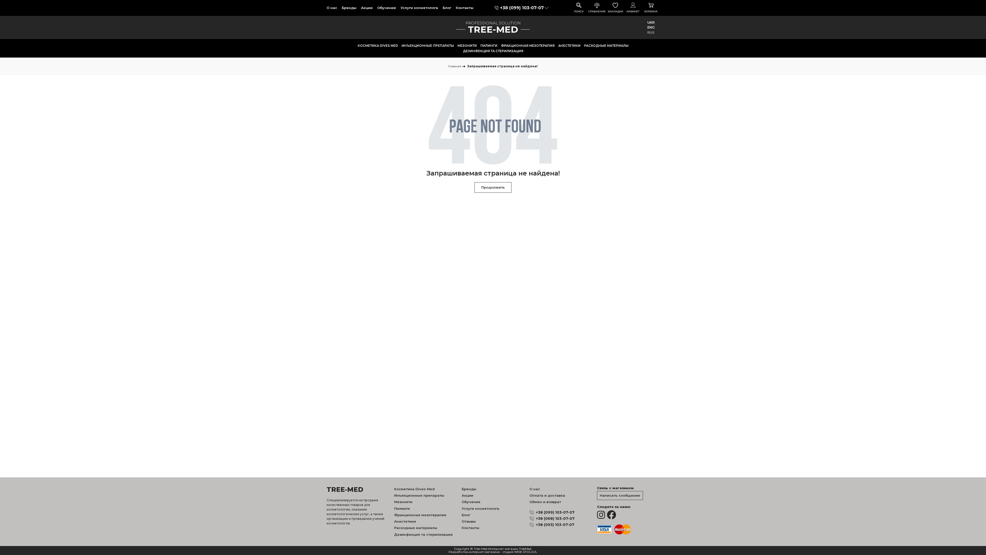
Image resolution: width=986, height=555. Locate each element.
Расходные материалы (606, 46)
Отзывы (469, 521)
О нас (332, 8)
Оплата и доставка (547, 495)
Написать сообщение (620, 495)
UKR (651, 22)
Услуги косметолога (419, 8)
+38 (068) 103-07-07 (555, 518)
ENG (651, 27)
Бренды (349, 8)
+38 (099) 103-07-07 (522, 7)
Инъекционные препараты (428, 46)
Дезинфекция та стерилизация (493, 51)
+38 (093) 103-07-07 (555, 524)
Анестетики (569, 46)
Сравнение (597, 11)
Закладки (615, 11)
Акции (367, 8)
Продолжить (493, 187)
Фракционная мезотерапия (528, 46)
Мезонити (467, 46)
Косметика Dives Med (378, 46)
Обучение (386, 8)
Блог (447, 8)
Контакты (464, 8)
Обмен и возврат (545, 502)
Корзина (651, 11)
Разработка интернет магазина (474, 552)
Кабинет (633, 11)
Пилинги (488, 46)
